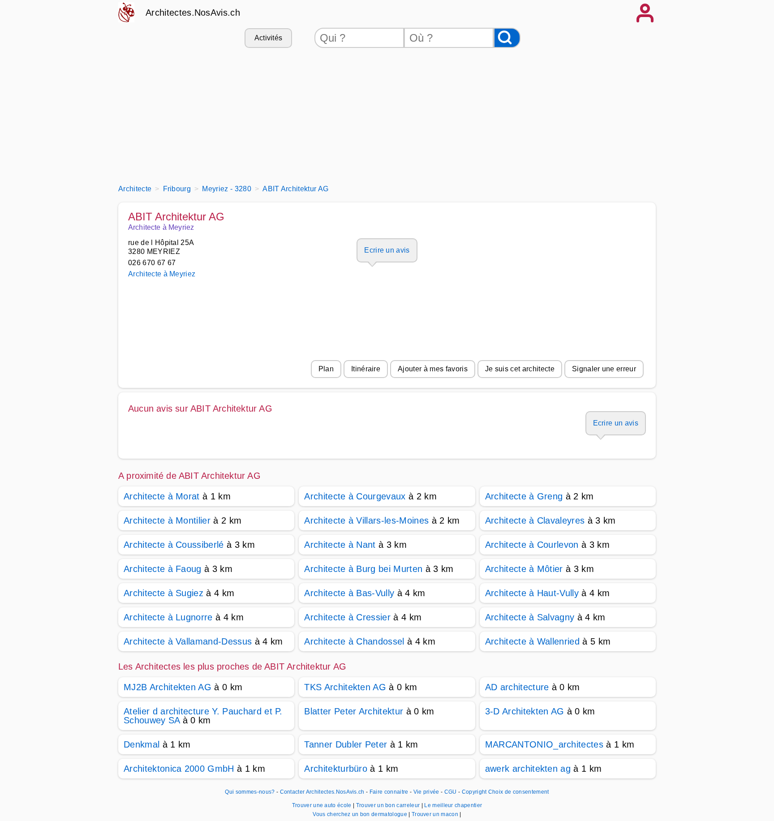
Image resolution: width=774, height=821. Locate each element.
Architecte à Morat (162, 496)
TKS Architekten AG (345, 687)
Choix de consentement (518, 792)
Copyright (474, 792)
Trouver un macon (436, 814)
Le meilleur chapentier (453, 805)
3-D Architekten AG (524, 711)
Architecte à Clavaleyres (535, 520)
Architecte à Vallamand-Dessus (188, 641)
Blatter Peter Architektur (353, 711)
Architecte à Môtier (524, 569)
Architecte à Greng (524, 496)
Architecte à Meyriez (161, 274)
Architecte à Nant (339, 545)
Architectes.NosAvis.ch (193, 12)
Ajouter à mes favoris (433, 369)
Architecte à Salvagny (530, 617)
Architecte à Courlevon (532, 545)
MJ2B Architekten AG (167, 687)
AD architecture (517, 687)
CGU (450, 792)
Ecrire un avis (386, 250)
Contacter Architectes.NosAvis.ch (322, 792)
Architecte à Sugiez (163, 593)
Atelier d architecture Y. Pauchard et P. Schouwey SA (203, 715)
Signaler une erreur (604, 369)
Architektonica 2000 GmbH (179, 769)
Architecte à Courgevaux (354, 496)
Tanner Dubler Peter (345, 744)
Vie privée (426, 792)
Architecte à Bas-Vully (349, 593)
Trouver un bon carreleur (388, 805)
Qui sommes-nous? (250, 792)
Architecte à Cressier (347, 617)
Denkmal (141, 744)
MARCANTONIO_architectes (544, 744)
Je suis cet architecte (520, 369)
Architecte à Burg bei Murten (363, 569)
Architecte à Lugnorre (168, 617)
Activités (268, 38)
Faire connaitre (389, 792)
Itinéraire (365, 369)
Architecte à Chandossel (354, 641)
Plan (326, 369)
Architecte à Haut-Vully (532, 593)
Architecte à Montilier (167, 520)
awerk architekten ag (528, 769)
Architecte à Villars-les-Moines (366, 520)
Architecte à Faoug (163, 569)
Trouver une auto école (322, 805)
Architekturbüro (335, 769)
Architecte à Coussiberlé (174, 545)
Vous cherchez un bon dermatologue (360, 814)
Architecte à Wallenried (532, 641)
